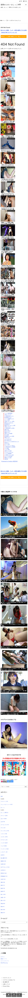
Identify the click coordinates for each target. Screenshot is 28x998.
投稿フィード (4, 958)
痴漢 (3, 888)
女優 (3, 864)
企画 (2, 855)
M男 (2, 796)
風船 (3, 912)
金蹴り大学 (7, 429)
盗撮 (3, 891)
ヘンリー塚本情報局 (8, 413)
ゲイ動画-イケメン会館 (9, 454)
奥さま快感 (7, 434)
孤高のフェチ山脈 (8, 457)
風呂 (3, 909)
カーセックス (5, 824)
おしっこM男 (7, 420)
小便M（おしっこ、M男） (10, 421)
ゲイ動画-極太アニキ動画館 (10, 446)
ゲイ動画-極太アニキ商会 (9, 428)
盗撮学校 (6, 459)
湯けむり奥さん (8, 430)
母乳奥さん (7, 442)
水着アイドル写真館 (8, 433)
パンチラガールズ (8, 438)
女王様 (3, 870)
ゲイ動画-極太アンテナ (9, 416)
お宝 (3, 821)
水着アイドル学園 (8, 450)
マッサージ (5, 849)
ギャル (3, 827)
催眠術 (3, 861)
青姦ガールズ (7, 437)
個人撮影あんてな (8, 417)
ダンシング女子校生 (8, 456)
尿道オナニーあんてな (9, 422)
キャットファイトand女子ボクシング (12, 441)
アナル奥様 (7, 448)
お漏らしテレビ (8, 426)
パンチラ (4, 842)
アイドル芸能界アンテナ (9, 418)
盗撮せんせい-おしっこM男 (10, 425)
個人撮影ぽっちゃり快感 (9, 436)
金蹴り (3, 897)
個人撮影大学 (7, 424)
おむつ (4, 818)
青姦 (3, 903)
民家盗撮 (4, 876)
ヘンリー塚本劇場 (8, 453)
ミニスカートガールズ (9, 452)
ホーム (3, 20)
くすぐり (4, 833)
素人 (3, 894)
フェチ (4, 845)
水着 (3, 879)
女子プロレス (5, 867)
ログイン (3, 956)
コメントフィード (5, 960)
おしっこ (3, 807)
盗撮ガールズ (7, 432)
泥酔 (3, 882)
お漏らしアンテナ (8, 414)
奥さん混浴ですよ (8, 440)
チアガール (4, 839)
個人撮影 (4, 858)
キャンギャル (5, 830)
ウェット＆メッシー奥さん (10, 445)
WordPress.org (4, 962)
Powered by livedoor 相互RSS (9, 461)
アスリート (4, 801)
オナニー (4, 815)
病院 (3, 885)
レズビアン (4, 852)
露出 (3, 900)
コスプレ (4, 836)
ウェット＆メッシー (6, 804)
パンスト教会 (7, 449)
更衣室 (4, 873)
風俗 (2, 906)
